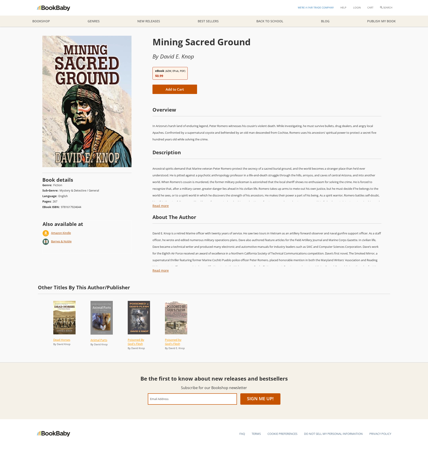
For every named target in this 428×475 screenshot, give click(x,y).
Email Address (159, 399)
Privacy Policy (380, 434)
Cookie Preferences (282, 434)
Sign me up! (260, 399)
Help (343, 7)
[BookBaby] (57, 8)
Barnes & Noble (61, 241)
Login (357, 7)
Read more (160, 206)
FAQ (242, 434)
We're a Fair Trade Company (316, 7)
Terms (256, 434)
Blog (325, 21)
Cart (370, 7)
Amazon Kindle (61, 233)
